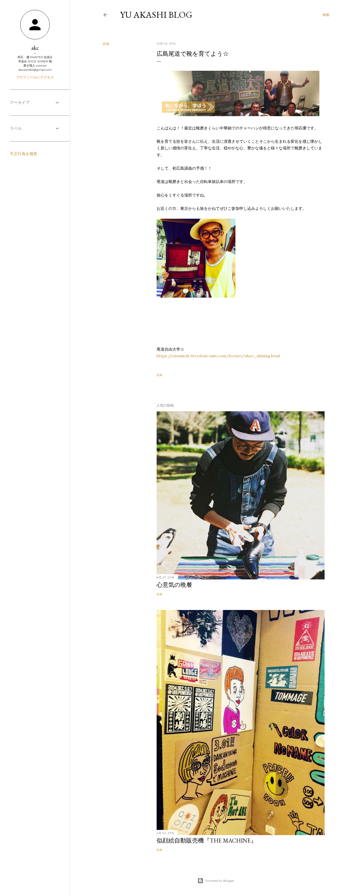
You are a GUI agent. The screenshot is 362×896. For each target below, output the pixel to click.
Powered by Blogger (219, 880)
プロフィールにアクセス (35, 77)
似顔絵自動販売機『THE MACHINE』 (207, 840)
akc (35, 48)
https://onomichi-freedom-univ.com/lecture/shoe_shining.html (218, 355)
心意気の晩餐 (174, 585)
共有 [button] (105, 44)
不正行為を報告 (23, 153)
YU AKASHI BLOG (156, 14)
